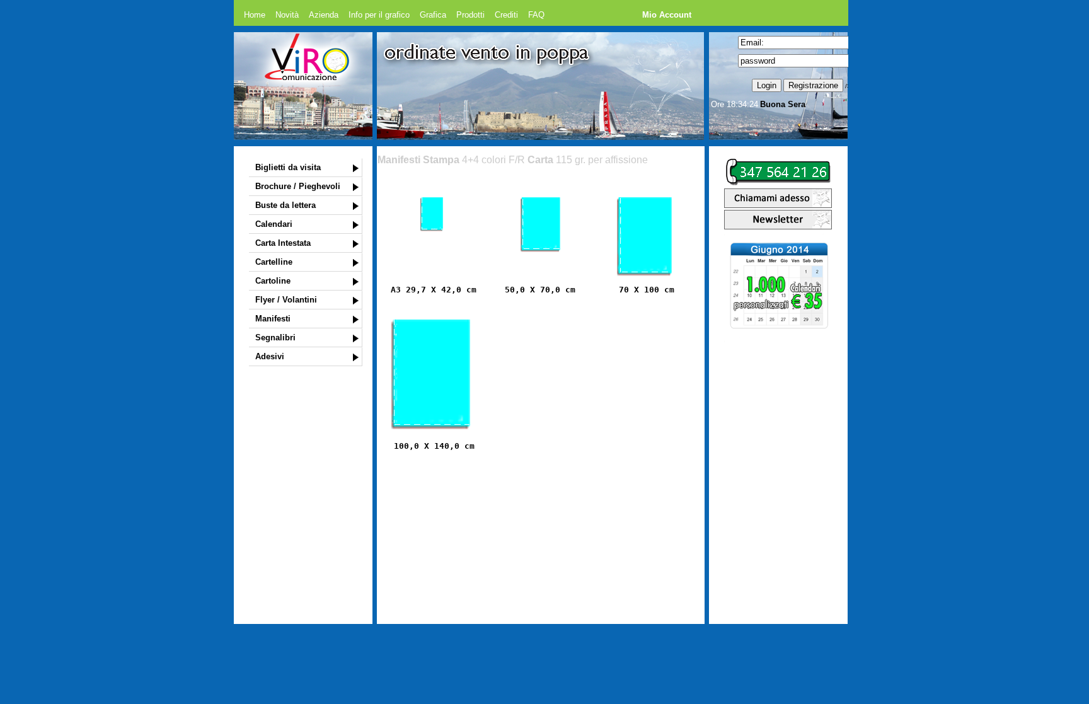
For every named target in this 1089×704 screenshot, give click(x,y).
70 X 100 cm (646, 289)
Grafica (433, 15)
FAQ (536, 15)
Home (254, 15)
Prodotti (470, 15)
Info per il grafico (379, 15)
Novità (287, 15)
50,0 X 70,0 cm (540, 289)
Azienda (323, 15)
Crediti (506, 15)
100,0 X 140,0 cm (434, 446)
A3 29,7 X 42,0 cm (433, 289)
